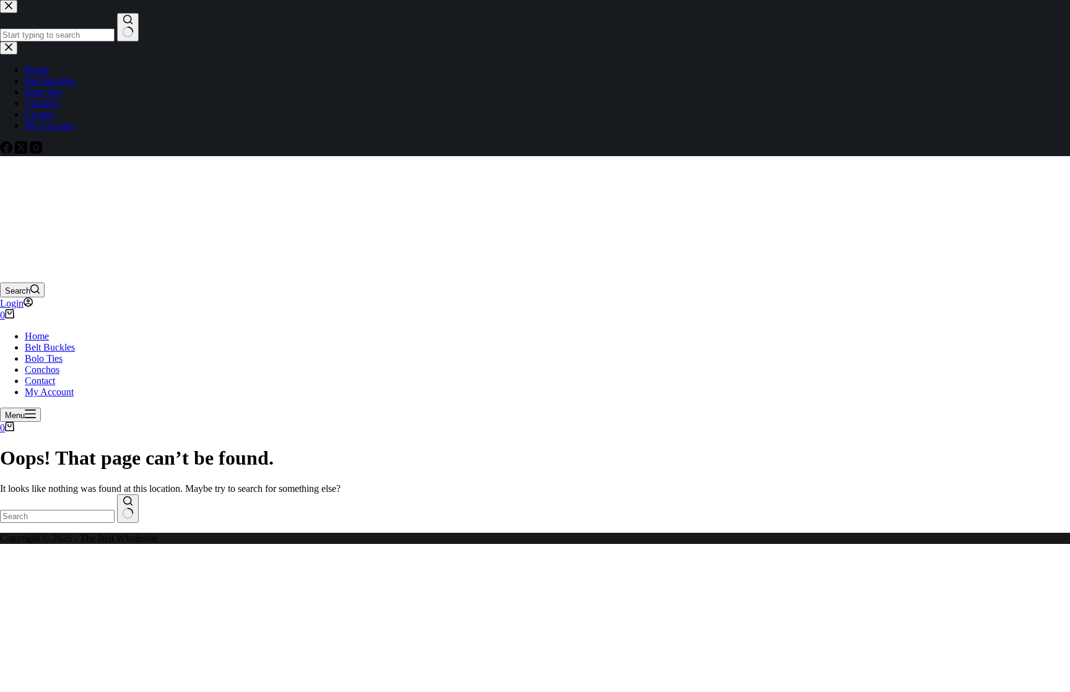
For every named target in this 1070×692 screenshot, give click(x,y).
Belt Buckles (50, 347)
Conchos (42, 369)
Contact (40, 380)
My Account (49, 392)
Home (37, 336)
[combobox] (57, 516)
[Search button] (128, 508)
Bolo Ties (44, 358)
